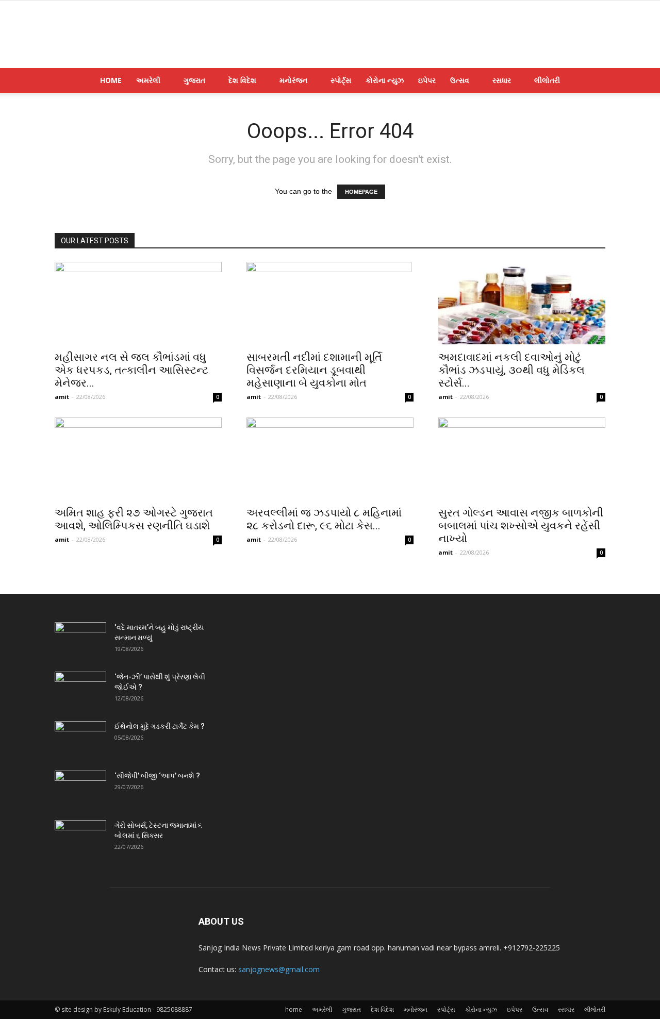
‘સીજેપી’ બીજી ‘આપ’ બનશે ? (157, 776)
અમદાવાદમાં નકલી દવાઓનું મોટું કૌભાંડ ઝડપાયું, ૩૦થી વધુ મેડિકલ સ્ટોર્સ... (511, 370)
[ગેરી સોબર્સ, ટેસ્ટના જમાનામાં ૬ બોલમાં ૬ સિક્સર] (80, 838)
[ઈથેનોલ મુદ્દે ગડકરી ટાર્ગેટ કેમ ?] (80, 739)
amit (62, 396)
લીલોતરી (547, 80)
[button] (593, 81)
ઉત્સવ (459, 80)
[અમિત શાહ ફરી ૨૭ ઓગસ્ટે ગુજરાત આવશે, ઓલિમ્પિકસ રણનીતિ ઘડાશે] (138, 458)
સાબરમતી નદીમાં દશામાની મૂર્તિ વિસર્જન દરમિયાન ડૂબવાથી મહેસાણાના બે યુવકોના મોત (314, 370)
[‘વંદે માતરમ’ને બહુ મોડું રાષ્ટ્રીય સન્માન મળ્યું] (80, 640)
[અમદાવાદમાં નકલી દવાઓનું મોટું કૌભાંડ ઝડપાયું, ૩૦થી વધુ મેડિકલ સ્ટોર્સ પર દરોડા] (521, 303)
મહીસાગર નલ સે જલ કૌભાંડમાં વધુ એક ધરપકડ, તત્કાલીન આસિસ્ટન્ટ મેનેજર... (131, 370)
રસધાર (501, 80)
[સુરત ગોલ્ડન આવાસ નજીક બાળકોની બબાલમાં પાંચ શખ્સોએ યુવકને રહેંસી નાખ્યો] (521, 458)
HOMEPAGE (361, 192)
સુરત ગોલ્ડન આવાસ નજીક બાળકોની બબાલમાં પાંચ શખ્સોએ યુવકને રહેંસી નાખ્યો (520, 526)
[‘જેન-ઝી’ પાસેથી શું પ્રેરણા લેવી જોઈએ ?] (80, 690)
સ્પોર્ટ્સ (341, 80)
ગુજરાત (194, 80)
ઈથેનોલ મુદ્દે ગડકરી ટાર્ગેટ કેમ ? (159, 726)
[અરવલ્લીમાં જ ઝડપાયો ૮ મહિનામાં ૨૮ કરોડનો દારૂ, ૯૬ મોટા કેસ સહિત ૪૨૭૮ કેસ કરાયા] (330, 458)
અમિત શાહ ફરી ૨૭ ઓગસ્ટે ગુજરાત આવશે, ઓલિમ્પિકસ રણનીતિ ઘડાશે (134, 519)
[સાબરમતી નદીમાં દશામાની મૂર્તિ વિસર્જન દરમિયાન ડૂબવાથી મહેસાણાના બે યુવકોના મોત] (330, 303)
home (111, 80)
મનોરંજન (293, 80)
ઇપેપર (427, 80)
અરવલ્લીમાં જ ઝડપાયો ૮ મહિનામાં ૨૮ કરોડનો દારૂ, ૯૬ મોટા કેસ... (324, 519)
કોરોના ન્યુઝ (385, 80)
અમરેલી (148, 80)
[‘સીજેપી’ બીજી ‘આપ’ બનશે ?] (80, 789)
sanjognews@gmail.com (279, 969)
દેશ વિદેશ (242, 80)
